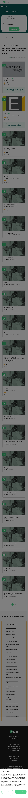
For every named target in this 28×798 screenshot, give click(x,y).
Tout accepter (21, 791)
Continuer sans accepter (15, 795)
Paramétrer (7, 791)
